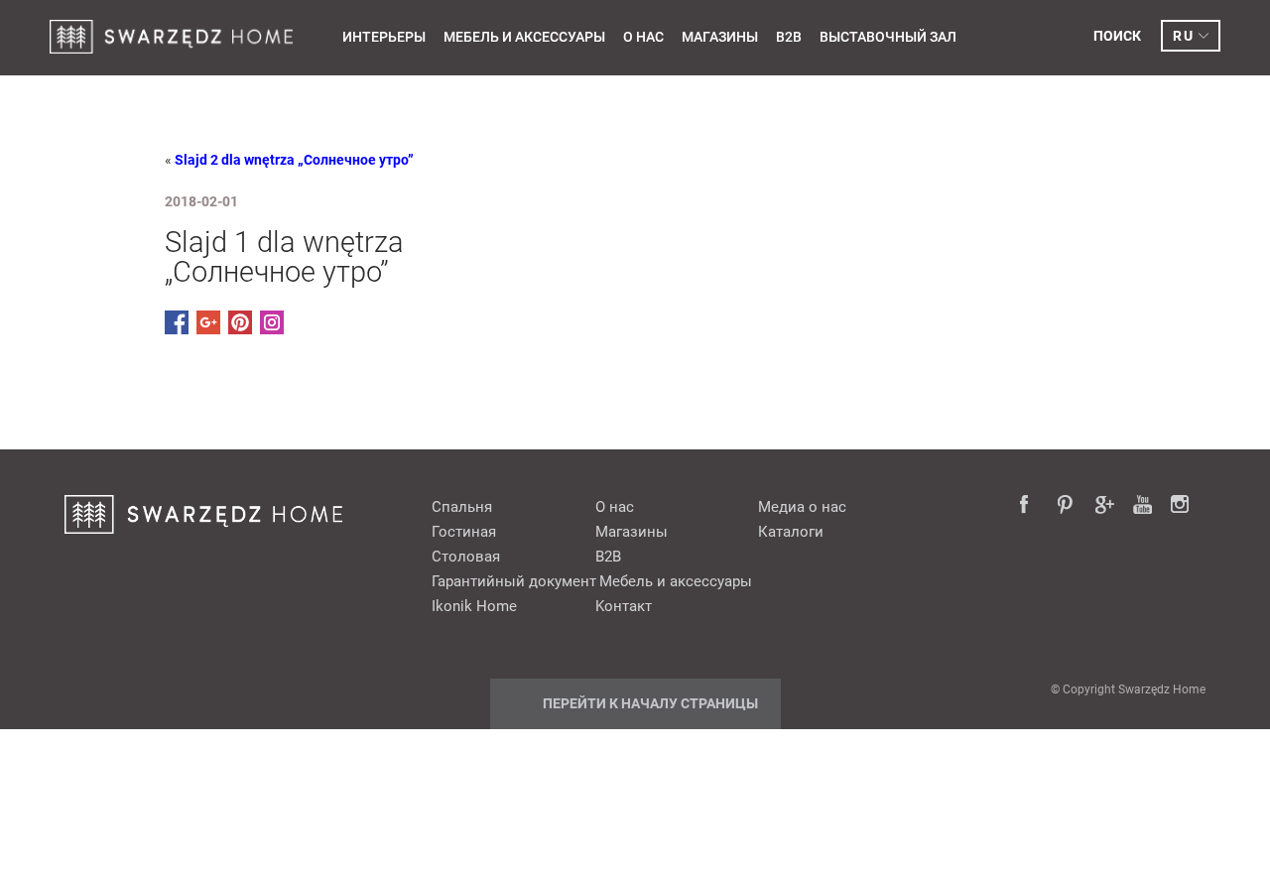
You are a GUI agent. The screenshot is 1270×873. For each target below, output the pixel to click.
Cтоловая (466, 556)
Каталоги (791, 532)
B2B (789, 37)
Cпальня (462, 507)
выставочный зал (888, 37)
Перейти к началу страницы (650, 703)
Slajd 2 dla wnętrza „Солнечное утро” (294, 160)
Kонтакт (623, 606)
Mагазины (720, 37)
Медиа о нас (802, 507)
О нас (643, 37)
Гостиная (464, 532)
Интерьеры (384, 37)
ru (1183, 36)
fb (1030, 506)
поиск (1117, 36)
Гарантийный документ (514, 581)
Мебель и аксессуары (524, 37)
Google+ (1105, 506)
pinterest (1068, 506)
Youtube (1143, 506)
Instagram (1181, 506)
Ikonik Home (474, 606)
